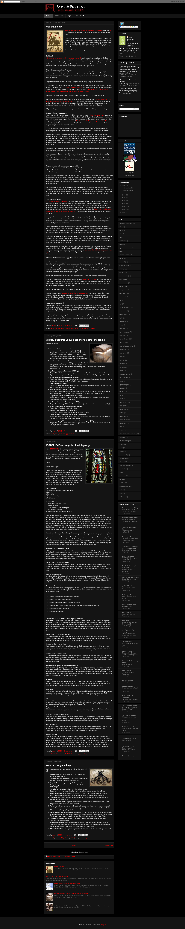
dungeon (57, 838)
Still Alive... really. (127, 606)
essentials (122, 297)
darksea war (123, 283)
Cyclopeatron (127, 641)
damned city (123, 276)
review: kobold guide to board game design (67, 883)
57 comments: (68, 325)
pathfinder (83, 328)
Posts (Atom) (83, 852)
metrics (121, 360)
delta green (123, 286)
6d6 (120, 237)
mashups (75, 754)
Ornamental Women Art (129, 550)
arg (120, 251)
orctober (122, 388)
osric (56, 434)
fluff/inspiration (65, 328)
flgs (120, 304)
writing (85, 754)
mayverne (122, 353)
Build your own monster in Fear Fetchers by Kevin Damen (130, 719)
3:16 (120, 227)
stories (121, 462)
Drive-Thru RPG (129, 175)
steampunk (123, 458)
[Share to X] (84, 326)
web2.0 (121, 483)
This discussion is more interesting (57, 201)
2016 (124, 185)
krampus (122, 335)
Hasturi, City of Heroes (129, 579)
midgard (122, 363)
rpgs (88, 328)
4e (53, 328)
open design (123, 384)
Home (48, 16)
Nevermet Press (129, 174)
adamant (122, 241)
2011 (123, 204)
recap (121, 430)
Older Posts (108, 845)
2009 (124, 209)
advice (121, 244)
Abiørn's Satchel (127, 664)
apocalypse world (125, 248)
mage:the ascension (126, 346)
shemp (121, 451)
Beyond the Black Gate (130, 577)
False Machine (127, 585)
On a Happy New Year (128, 614)
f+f (120, 300)
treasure (72, 434)
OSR (121, 391)
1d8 (123, 736)
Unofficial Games (128, 686)
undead (92, 328)
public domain (124, 420)
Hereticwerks (126, 670)
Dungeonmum (126, 93)
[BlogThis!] (82, 326)
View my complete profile (127, 56)
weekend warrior (125, 486)
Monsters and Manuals (130, 517)
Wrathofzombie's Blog (130, 508)
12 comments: (68, 751)
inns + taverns (124, 332)
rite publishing (124, 441)
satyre (131, 37)
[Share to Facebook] (86, 326)
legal (69, 16)
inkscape (122, 328)
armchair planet (124, 255)
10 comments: (68, 431)
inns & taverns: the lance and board (57, 876)
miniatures (123, 367)
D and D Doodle (127, 680)
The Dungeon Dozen (129, 705)
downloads (59, 16)
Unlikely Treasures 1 (126, 76)
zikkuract (122, 497)
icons (121, 325)
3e (51, 328)
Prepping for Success (128, 750)
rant (120, 427)
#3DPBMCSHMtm (56, 754)
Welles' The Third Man (89, 279)
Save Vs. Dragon (128, 556)
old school (80, 16)
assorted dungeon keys (58, 765)
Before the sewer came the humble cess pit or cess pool (63, 58)
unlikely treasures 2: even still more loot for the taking (75, 340)
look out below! (54, 26)
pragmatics (123, 416)
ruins (121, 448)
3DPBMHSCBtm (55, 449)
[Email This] (80, 326)
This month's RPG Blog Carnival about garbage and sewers (83, 30)
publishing (122, 423)
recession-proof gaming (127, 434)
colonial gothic (124, 265)
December (127, 188)
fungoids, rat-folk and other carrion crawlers (74, 293)
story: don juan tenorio (61, 904)
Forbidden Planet (129, 172)
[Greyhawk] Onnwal (128, 531)
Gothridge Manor (131, 83)
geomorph (122, 311)
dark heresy (123, 279)
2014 (124, 195)
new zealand (123, 377)
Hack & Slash (126, 612)
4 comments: (67, 835)
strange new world (125, 465)
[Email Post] (75, 325)
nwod (121, 381)
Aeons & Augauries (129, 604)
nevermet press (124, 374)
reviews (122, 437)
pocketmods (123, 409)
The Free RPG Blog (127, 75)
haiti (120, 318)
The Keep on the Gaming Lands (128, 747)
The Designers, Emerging (129, 699)
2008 (124, 212)
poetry (121, 413)
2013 (124, 198)
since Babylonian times (97, 115)
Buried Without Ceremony (127, 696)
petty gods (123, 405)
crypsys (122, 269)
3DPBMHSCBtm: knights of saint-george (68, 445)
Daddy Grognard (128, 727)
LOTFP (69, 754)
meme (121, 356)
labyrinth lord (75, 328)
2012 (124, 201)
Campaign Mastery (128, 537)
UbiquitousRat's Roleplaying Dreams (129, 652)
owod (121, 399)
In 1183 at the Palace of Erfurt (72, 87)
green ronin (123, 314)
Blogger (103, 925)
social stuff (123, 455)
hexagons (122, 321)
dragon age (123, 290)
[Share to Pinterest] (88, 326)
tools (121, 472)
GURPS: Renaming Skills (130, 655)
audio (121, 258)
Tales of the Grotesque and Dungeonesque (130, 547)
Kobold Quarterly (128, 756)
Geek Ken (125, 620)
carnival (57, 328)
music (121, 370)
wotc (121, 490)
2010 (124, 206)
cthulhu (121, 272)
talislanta (122, 469)
